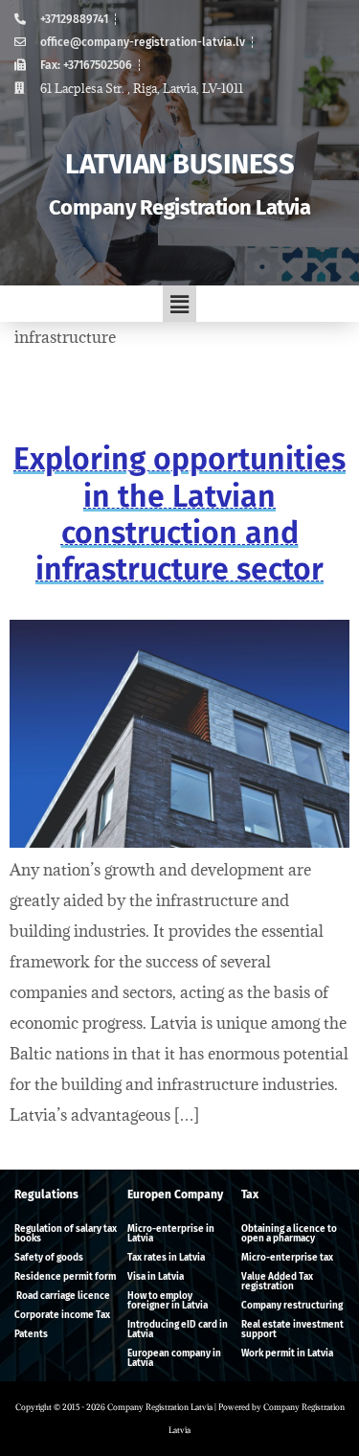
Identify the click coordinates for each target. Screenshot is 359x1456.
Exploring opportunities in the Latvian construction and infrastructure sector (179, 514)
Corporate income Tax (62, 1315)
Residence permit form (65, 1277)
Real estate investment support (292, 1329)
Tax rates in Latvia (166, 1257)
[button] (179, 303)
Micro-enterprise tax (287, 1257)
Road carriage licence (62, 1296)
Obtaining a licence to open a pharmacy (289, 1233)
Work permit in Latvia (287, 1353)
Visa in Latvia (155, 1277)
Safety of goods (48, 1257)
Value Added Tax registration (277, 1281)
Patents (31, 1334)
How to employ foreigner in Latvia (167, 1300)
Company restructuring (292, 1305)
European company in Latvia (174, 1358)
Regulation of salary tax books (65, 1233)
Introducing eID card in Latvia (177, 1329)
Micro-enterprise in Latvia (170, 1233)
